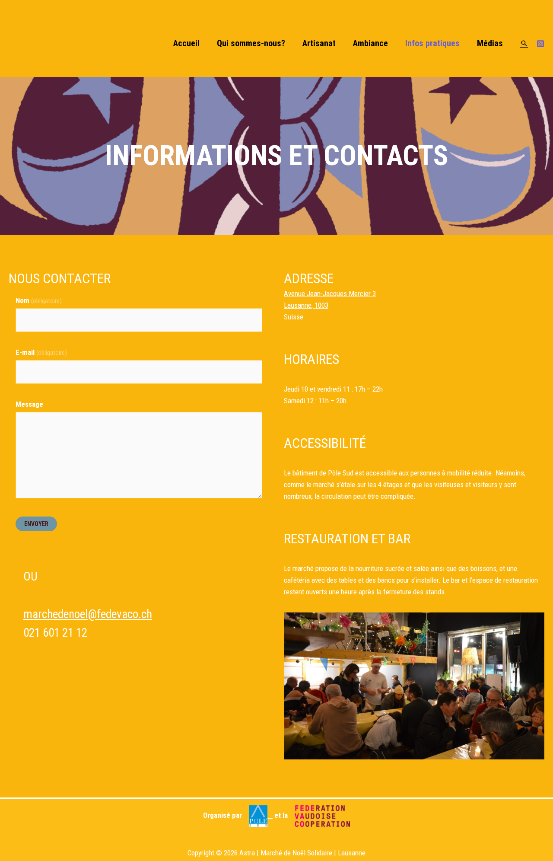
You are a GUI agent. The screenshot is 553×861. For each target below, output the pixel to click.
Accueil (186, 43)
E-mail (41, 352)
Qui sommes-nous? (251, 43)
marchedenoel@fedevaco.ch (87, 614)
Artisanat (319, 43)
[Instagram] (540, 44)
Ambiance (370, 43)
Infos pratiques (432, 43)
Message (29, 404)
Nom (39, 300)
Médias (490, 43)
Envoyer (36, 523)
